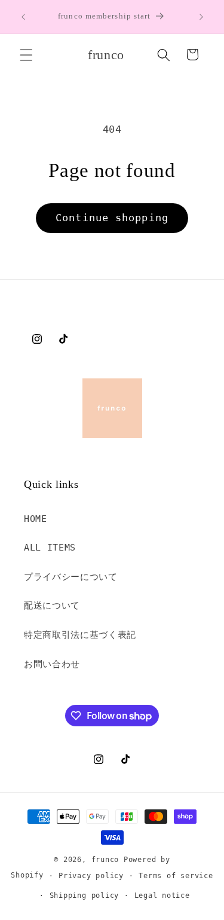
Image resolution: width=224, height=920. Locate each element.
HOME (35, 519)
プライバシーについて (71, 576)
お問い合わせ (52, 664)
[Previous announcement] (23, 17)
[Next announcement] (201, 17)
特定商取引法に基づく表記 (80, 634)
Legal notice (162, 895)
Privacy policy (91, 876)
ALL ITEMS (50, 547)
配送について (52, 605)
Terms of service (176, 876)
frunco (105, 859)
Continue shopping (112, 218)
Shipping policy (84, 895)
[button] (26, 54)
